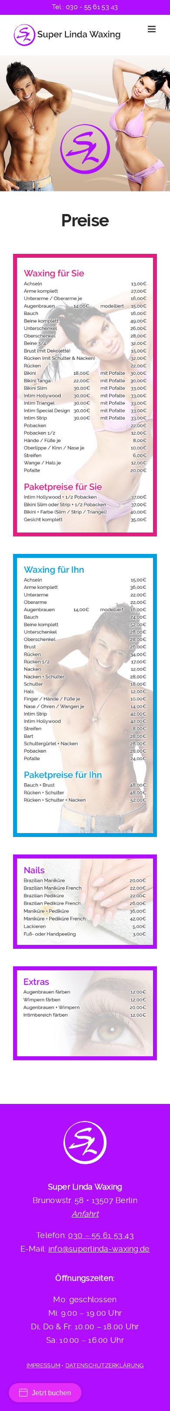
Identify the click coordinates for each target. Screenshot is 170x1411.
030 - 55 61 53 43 (92, 7)
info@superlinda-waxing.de (99, 1248)
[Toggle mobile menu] (152, 29)
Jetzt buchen (51, 1393)
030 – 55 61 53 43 (101, 1235)
